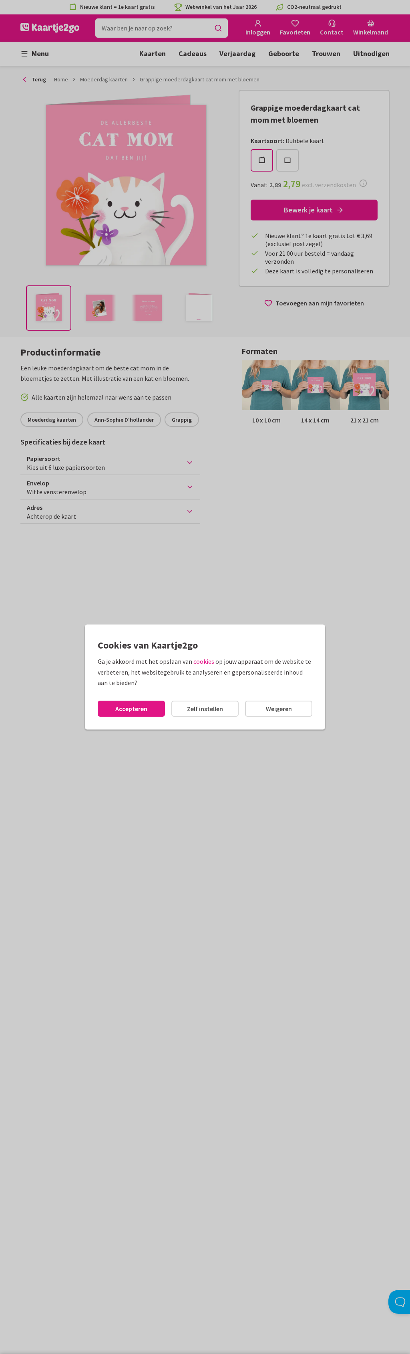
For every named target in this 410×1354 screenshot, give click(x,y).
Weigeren (279, 709)
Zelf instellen (205, 709)
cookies (203, 661)
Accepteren (131, 709)
